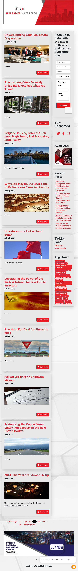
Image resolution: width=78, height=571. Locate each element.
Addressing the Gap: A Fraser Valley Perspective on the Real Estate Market (25, 428)
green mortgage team (63, 277)
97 (30, 522)
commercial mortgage (63, 270)
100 (43, 522)
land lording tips (61, 293)
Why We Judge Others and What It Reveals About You (63, 226)
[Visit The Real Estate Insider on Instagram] (68, 134)
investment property (62, 275)
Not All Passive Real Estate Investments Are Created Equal (63, 218)
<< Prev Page (11, 522)
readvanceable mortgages (61, 266)
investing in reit (61, 288)
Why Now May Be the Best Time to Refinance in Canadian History (26, 185)
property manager (62, 296)
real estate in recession (60, 282)
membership (60, 261)
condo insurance (61, 263)
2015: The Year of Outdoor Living (26, 475)
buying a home (60, 272)
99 (39, 522)
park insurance (60, 286)
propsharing (59, 301)
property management (63, 291)
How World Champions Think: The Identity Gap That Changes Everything (62, 186)
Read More (43, 73)
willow (68, 301)
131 (20, 525)
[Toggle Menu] (71, 27)
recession (59, 279)
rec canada (59, 303)
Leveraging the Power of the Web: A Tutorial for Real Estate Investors (25, 282)
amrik (65, 298)
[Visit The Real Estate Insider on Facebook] (63, 134)
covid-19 (58, 298)
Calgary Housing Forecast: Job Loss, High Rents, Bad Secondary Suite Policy (26, 136)
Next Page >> (29, 525)
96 (26, 522)
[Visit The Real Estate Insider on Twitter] (58, 134)
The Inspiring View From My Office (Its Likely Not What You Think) (24, 86)
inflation (68, 303)
